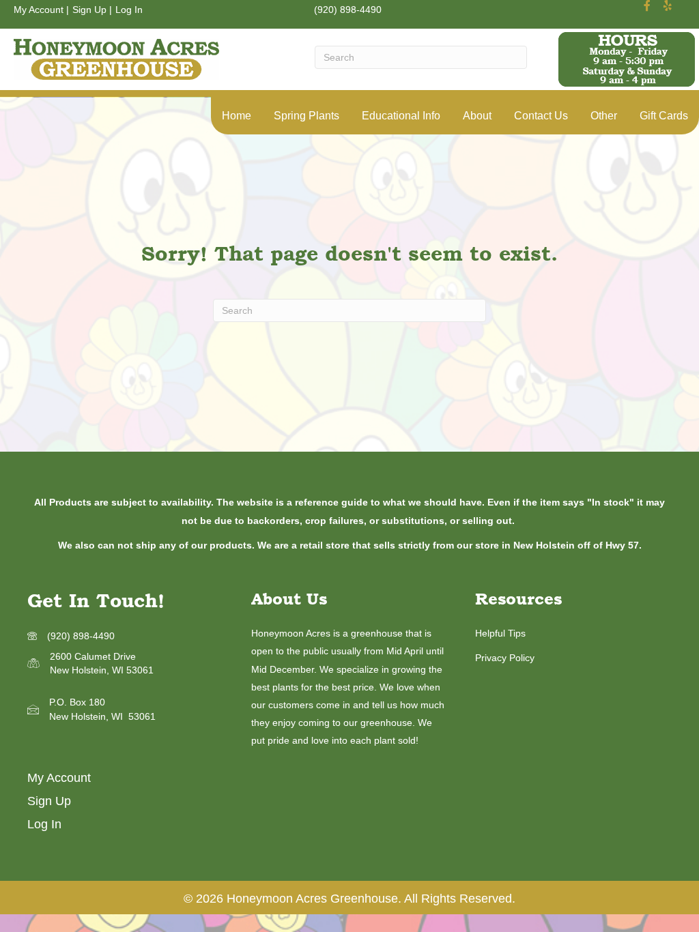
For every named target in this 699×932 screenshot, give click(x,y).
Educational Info (401, 115)
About (477, 115)
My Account (38, 9)
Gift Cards (664, 115)
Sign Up (89, 9)
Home (236, 115)
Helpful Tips (500, 633)
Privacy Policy (504, 657)
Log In (129, 9)
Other (603, 115)
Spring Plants (306, 115)
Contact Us (541, 115)
